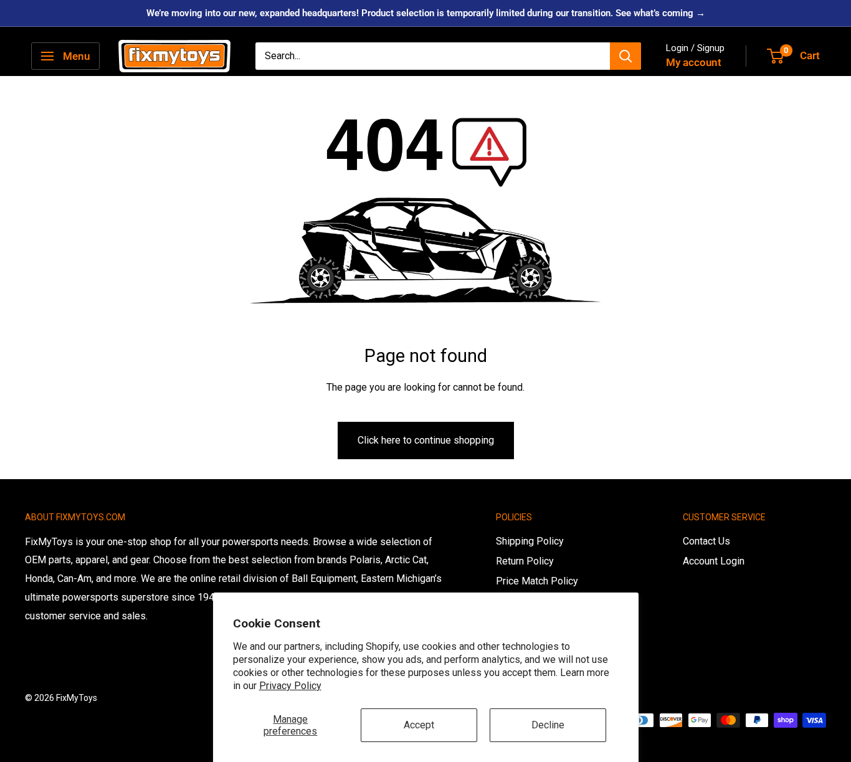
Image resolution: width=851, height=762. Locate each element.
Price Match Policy (537, 581)
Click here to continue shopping (426, 440)
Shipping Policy (530, 541)
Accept (419, 725)
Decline (547, 725)
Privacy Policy (290, 686)
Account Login (713, 561)
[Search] (625, 56)
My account (693, 62)
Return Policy (525, 561)
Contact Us (706, 541)
